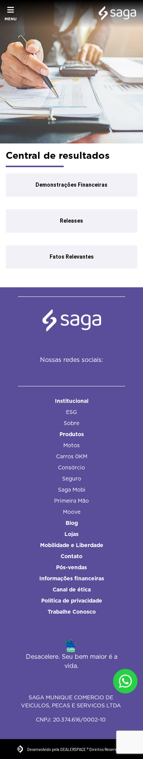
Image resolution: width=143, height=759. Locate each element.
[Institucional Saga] (115, 13)
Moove (71, 512)
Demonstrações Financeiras (71, 185)
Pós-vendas (71, 567)
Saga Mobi (71, 490)
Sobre (71, 423)
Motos (71, 445)
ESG (71, 412)
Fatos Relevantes (72, 257)
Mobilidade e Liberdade (71, 545)
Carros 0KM (71, 456)
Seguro (71, 479)
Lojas (71, 534)
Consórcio (71, 467)
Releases (71, 221)
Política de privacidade (71, 601)
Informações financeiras (71, 578)
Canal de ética (72, 589)
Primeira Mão (71, 501)
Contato (71, 556)
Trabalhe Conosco (72, 612)
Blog (72, 523)
